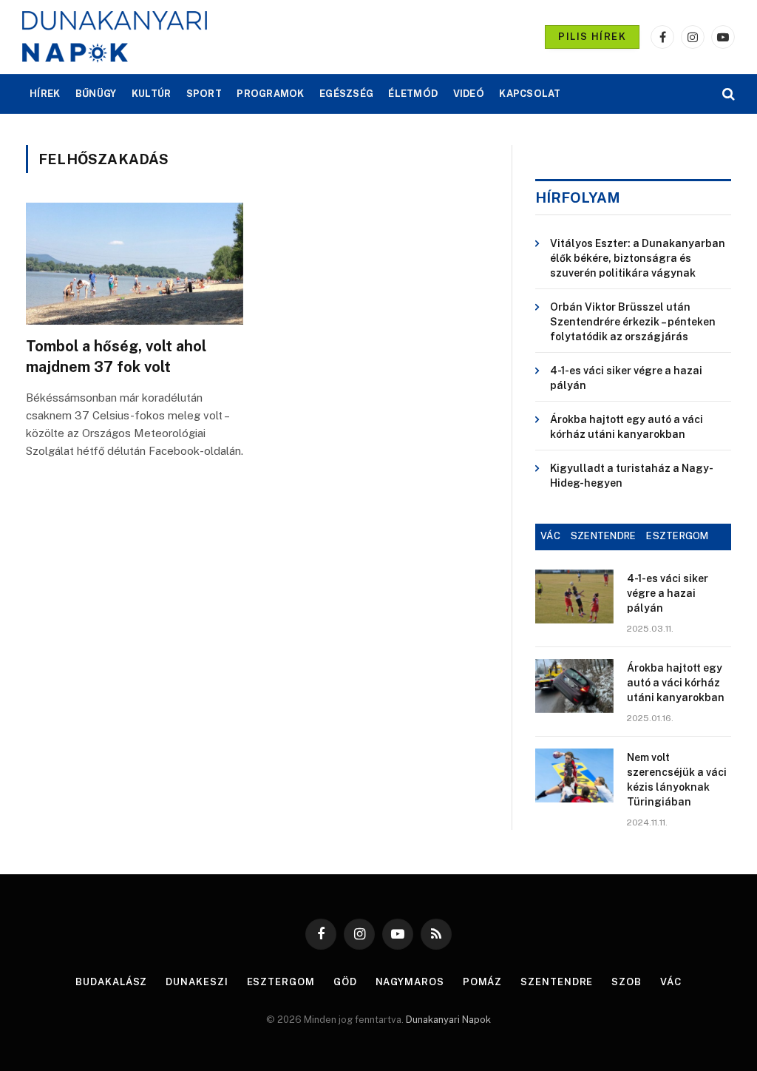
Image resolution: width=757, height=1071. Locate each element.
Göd (345, 981)
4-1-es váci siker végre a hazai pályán (626, 378)
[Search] (727, 94)
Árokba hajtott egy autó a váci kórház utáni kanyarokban (626, 426)
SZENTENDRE (604, 535)
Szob (626, 981)
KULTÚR (152, 93)
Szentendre (556, 981)
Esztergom (281, 981)
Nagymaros (410, 981)
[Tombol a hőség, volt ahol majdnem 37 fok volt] (134, 264)
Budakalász (111, 981)
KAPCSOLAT (529, 93)
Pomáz (483, 981)
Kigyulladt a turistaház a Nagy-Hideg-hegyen (631, 475)
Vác (671, 981)
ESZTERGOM (677, 535)
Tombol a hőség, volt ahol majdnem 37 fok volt (116, 356)
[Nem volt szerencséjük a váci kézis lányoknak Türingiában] (574, 776)
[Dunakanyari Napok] (114, 37)
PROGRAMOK (270, 93)
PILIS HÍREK (592, 36)
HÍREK (45, 93)
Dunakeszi (197, 981)
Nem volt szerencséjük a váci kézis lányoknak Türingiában (677, 779)
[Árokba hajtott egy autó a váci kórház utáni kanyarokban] (574, 686)
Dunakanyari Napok (448, 1019)
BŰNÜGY (96, 93)
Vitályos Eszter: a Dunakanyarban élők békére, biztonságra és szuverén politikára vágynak (637, 258)
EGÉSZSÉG (346, 93)
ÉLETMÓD (413, 93)
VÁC (550, 535)
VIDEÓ (468, 93)
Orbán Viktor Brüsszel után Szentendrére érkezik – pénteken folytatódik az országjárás (633, 321)
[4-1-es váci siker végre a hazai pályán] (574, 597)
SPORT (204, 93)
